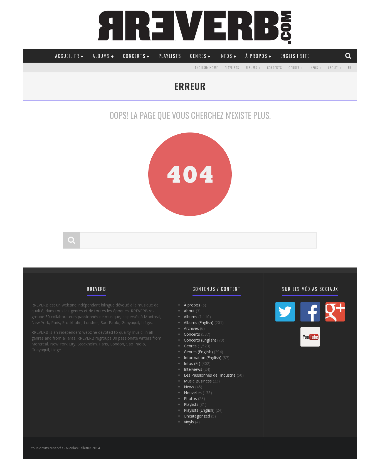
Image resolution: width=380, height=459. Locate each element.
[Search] (349, 55)
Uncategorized (197, 416)
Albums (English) (198, 322)
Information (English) (202, 357)
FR (349, 67)
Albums (101, 56)
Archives (191, 328)
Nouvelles (193, 392)
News (189, 386)
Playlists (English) (199, 410)
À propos (256, 56)
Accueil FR (67, 56)
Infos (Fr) (192, 363)
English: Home (206, 67)
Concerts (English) (200, 340)
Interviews (193, 369)
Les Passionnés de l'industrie (210, 375)
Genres (198, 56)
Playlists (170, 56)
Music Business (198, 381)
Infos (225, 56)
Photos (190, 398)
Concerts (134, 56)
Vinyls (189, 421)
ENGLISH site (295, 56)
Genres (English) (198, 351)
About (333, 67)
